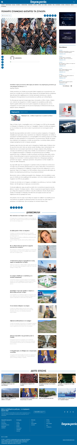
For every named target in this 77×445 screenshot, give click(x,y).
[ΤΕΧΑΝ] (47, 281)
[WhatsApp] (53, 15)
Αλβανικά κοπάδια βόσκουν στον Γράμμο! (20, 320)
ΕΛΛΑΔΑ (60, 68)
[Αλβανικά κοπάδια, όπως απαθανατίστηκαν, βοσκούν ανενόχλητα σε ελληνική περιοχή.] (47, 326)
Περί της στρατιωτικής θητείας (46, 398)
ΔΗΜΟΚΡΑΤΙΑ (18, 58)
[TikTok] (70, 412)
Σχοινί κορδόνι (49, 423)
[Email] (55, 15)
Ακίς (47, 425)
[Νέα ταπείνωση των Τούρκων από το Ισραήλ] (47, 221)
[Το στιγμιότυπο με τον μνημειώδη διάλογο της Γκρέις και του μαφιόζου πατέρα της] (67, 378)
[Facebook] (45, 15)
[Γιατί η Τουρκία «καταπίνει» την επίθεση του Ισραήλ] (10, 392)
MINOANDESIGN (70, 440)
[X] (47, 15)
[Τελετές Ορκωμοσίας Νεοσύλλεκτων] (48, 392)
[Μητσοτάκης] (47, 251)
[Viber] (50, 15)
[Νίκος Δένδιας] (47, 356)
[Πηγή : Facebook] (47, 236)
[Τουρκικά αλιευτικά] (67, 392)
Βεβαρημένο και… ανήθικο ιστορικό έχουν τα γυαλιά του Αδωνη (36, 115)
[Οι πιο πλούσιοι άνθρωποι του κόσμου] (47, 311)
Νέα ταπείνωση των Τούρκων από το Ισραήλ (21, 215)
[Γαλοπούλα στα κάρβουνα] (29, 378)
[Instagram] (67, 412)
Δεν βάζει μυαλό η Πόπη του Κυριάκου (20, 230)
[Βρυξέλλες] (10, 378)
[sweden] (47, 341)
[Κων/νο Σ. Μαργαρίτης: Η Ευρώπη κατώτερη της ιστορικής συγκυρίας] (48, 378)
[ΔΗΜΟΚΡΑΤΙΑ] (12, 58)
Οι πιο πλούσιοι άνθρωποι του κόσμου (19, 305)
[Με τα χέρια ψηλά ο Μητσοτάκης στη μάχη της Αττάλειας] (47, 296)
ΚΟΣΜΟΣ (61, 50)
